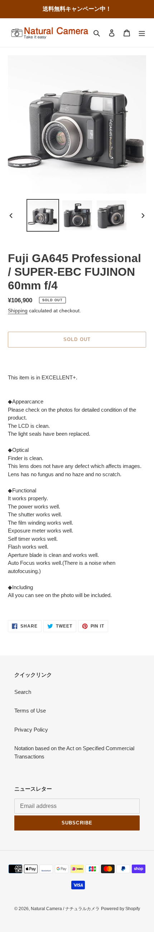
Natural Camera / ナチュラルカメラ (65, 908)
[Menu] (141, 33)
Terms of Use (30, 711)
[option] (43, 215)
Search (22, 692)
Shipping (18, 310)
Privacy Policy (31, 730)
